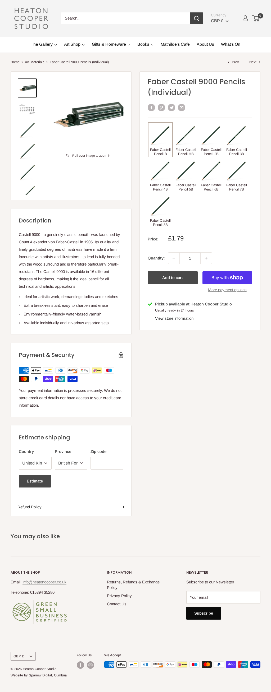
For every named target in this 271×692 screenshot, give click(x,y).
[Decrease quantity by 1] (173, 258)
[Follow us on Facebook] (80, 665)
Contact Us (117, 604)
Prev (235, 62)
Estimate (35, 481)
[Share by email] (181, 107)
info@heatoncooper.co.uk (44, 582)
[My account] (245, 18)
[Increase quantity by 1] (206, 258)
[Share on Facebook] (151, 107)
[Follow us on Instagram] (90, 665)
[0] (256, 18)
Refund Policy (29, 507)
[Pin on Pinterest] (161, 107)
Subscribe (203, 613)
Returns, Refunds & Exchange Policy (133, 585)
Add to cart (172, 277)
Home (15, 62)
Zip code (98, 451)
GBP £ (18, 656)
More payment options (227, 289)
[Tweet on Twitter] (171, 107)
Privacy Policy (119, 595)
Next (252, 62)
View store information (174, 318)
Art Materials (34, 62)
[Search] (196, 18)
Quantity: (156, 258)
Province (63, 451)
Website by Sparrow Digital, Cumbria (39, 675)
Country (26, 451)
